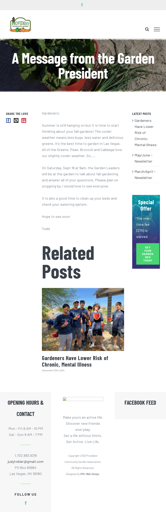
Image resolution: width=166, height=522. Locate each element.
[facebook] (26, 503)
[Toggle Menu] (157, 29)
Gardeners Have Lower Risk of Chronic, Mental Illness (75, 361)
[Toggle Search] (147, 29)
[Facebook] (8, 120)
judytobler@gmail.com (26, 461)
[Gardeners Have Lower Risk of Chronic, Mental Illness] (83, 319)
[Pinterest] (23, 120)
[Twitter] (16, 120)
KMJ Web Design (89, 474)
